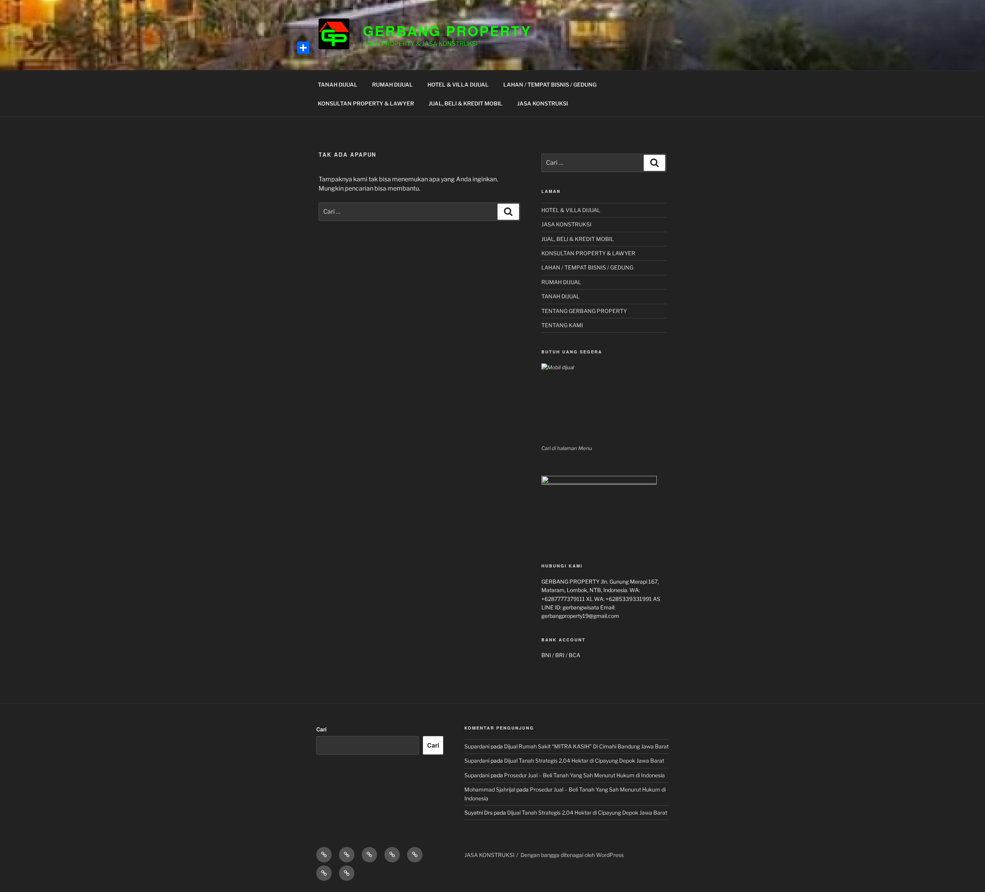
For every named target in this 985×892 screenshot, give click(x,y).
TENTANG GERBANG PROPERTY (584, 311)
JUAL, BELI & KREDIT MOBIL (466, 103)
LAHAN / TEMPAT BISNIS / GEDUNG (549, 84)
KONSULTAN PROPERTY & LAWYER (366, 103)
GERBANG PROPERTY (447, 30)
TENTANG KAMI (562, 325)
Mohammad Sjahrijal (489, 789)
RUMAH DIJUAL (392, 84)
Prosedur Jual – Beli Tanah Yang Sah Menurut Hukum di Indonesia (584, 775)
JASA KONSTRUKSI (542, 103)
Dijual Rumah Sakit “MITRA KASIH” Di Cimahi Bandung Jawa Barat (586, 746)
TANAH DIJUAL (337, 84)
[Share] (303, 47)
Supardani (476, 746)
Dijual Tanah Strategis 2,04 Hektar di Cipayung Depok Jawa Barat (584, 760)
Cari (321, 729)
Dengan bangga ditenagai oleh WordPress (572, 855)
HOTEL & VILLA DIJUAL (458, 84)
